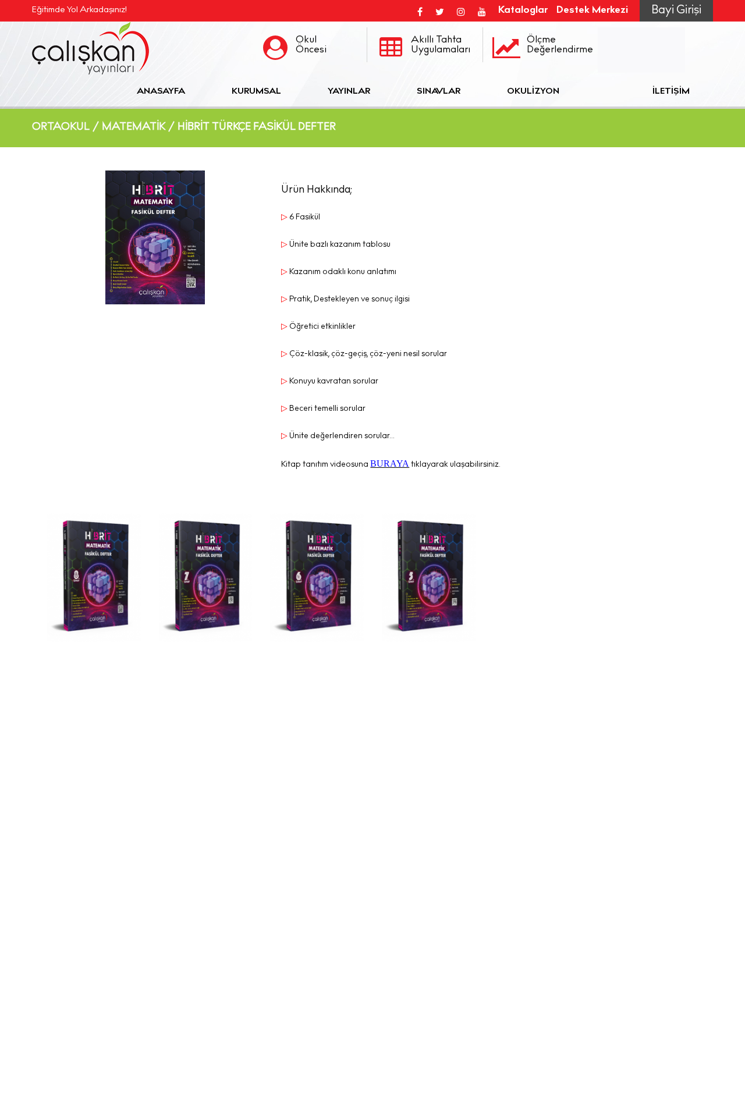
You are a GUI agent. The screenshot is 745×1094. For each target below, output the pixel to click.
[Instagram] (461, 10)
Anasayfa (161, 91)
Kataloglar (523, 11)
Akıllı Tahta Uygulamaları (440, 45)
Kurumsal (256, 91)
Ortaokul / (66, 127)
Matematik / (138, 127)
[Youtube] (482, 10)
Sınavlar (438, 91)
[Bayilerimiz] (606, 91)
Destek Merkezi (592, 11)
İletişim (671, 91)
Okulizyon (533, 91)
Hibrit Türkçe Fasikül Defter (257, 127)
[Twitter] (440, 10)
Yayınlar (349, 91)
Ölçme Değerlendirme (560, 45)
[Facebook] (420, 10)
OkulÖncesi (311, 45)
